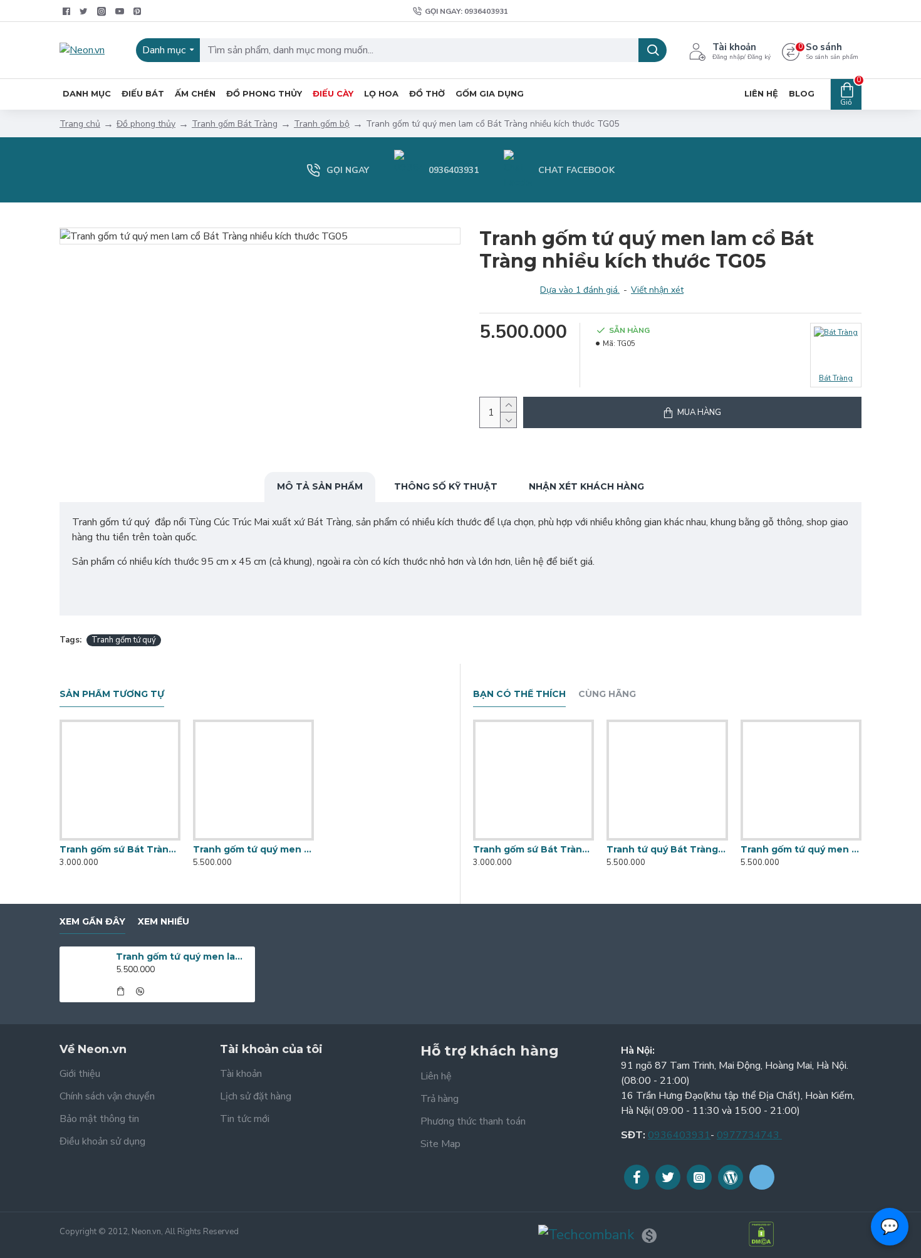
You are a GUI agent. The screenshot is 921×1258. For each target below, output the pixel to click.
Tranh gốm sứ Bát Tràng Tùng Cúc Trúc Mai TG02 (120, 849)
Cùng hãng (607, 694)
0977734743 (749, 1135)
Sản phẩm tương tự (112, 694)
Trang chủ (80, 124)
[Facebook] (636, 1177)
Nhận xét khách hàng (586, 486)
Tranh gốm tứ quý (123, 640)
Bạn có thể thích (519, 694)
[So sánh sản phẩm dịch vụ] (132, 838)
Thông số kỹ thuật (445, 486)
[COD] (649, 1235)
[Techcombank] (586, 1235)
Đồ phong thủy (146, 124)
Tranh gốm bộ (322, 124)
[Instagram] (699, 1177)
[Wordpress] (730, 1177)
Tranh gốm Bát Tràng (235, 124)
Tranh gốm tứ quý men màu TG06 (253, 849)
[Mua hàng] (120, 991)
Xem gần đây (92, 921)
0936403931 (679, 1135)
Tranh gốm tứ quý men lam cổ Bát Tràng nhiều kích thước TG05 (183, 956)
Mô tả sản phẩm (320, 486)
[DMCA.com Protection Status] (761, 1234)
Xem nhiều (163, 921)
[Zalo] (761, 1177)
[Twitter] (667, 1177)
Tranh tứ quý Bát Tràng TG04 (666, 849)
